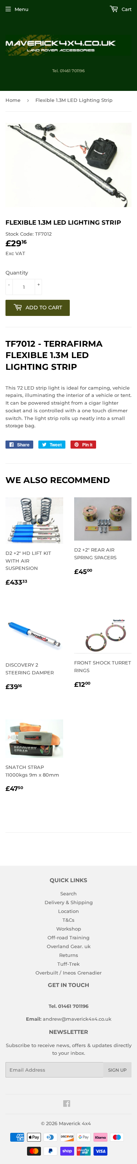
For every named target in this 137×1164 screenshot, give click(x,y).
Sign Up (117, 1070)
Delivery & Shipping (69, 902)
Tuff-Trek (68, 964)
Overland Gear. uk (69, 946)
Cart (126, 9)
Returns (68, 955)
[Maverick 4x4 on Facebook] (67, 1105)
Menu (21, 9)
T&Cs (68, 920)
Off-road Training (68, 937)
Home (12, 100)
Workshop (68, 929)
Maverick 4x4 (75, 1123)
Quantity (16, 272)
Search (68, 893)
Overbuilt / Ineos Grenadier (68, 973)
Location (68, 911)
